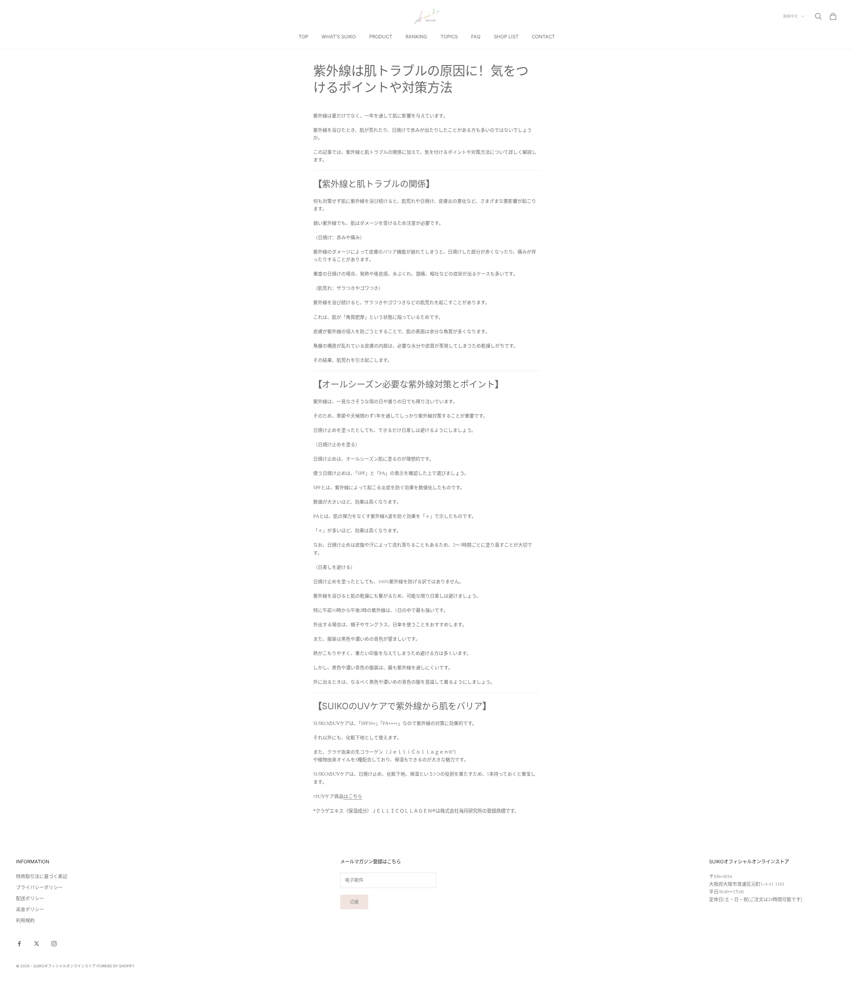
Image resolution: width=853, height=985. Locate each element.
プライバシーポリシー (39, 887)
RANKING (416, 36)
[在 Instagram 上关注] (54, 943)
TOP (303, 36)
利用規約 (25, 920)
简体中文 (790, 16)
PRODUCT (380, 36)
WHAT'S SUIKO (339, 36)
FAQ (475, 36)
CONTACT (543, 36)
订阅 (354, 901)
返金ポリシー (30, 909)
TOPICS (449, 36)
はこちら (353, 796)
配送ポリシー (30, 898)
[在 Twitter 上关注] (36, 943)
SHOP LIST (506, 36)
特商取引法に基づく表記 (41, 876)
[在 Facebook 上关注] (19, 943)
